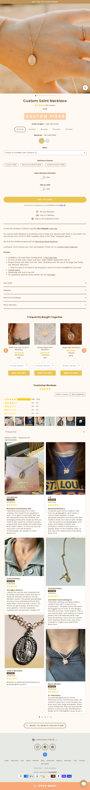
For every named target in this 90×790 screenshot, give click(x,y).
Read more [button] (11, 533)
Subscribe (50, 761)
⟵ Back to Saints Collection (45, 725)
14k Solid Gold (51, 258)
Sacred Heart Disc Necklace (45, 348)
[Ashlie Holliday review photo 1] (24, 557)
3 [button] (45, 717)
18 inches (44, 129)
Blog (42, 761)
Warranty (67, 761)
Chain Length (45, 124)
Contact (82, 761)
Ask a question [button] (78, 394)
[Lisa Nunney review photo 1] (24, 468)
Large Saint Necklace (71, 347)
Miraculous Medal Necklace (46, 242)
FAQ (75, 761)
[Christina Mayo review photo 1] (65, 562)
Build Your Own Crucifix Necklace (19, 348)
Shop (6, 761)
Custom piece (14, 270)
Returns (59, 761)
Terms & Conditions (50, 768)
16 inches (32, 129)
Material (45, 135)
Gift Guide (14, 761)
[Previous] (6, 350)
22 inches (68, 129)
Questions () (24, 438)
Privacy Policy (38, 768)
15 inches (20, 129)
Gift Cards (45, 764)
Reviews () (11, 438)
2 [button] (42, 717)
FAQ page (51, 275)
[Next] (84, 350)
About (28, 761)
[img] (24, 505)
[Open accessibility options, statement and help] (45, 756)
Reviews (36, 761)
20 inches (56, 129)
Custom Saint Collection (67, 247)
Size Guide (8, 283)
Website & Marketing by (45, 772)
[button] (40, 105)
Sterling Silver (47, 140)
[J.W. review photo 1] (65, 468)
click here (53, 229)
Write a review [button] (62, 394)
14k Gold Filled (41, 140)
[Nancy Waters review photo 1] (65, 655)
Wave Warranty (10, 305)
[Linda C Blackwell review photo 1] (24, 641)
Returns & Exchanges (12, 298)
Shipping (7, 290)
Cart (22, 761)
